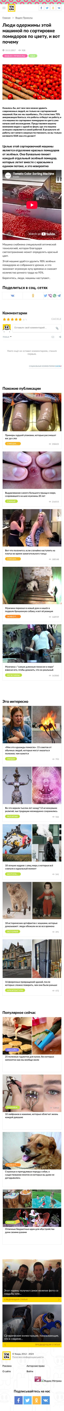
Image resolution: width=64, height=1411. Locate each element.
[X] (45, 295)
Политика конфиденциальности (27, 1357)
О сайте (6, 1371)
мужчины (13, 675)
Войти (30, 1371)
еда (33, 56)
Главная (6, 18)
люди (11, 759)
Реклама (6, 1366)
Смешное (13, 444)
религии (12, 817)
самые (11, 501)
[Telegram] (59, 295)
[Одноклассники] (33, 295)
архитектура (15, 990)
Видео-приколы (24, 18)
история (12, 932)
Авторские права (35, 1366)
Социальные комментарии (45, 366)
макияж (12, 1108)
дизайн (12, 1050)
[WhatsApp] (54, 295)
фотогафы (14, 874)
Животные (14, 617)
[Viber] (50, 295)
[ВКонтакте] (12, 295)
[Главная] (11, 8)
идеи (10, 1222)
